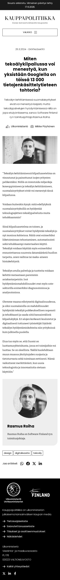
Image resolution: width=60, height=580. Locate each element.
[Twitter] (4, 573)
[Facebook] (15, 573)
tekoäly (37, 453)
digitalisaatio (22, 453)
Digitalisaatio (36, 49)
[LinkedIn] (9, 573)
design (8, 453)
